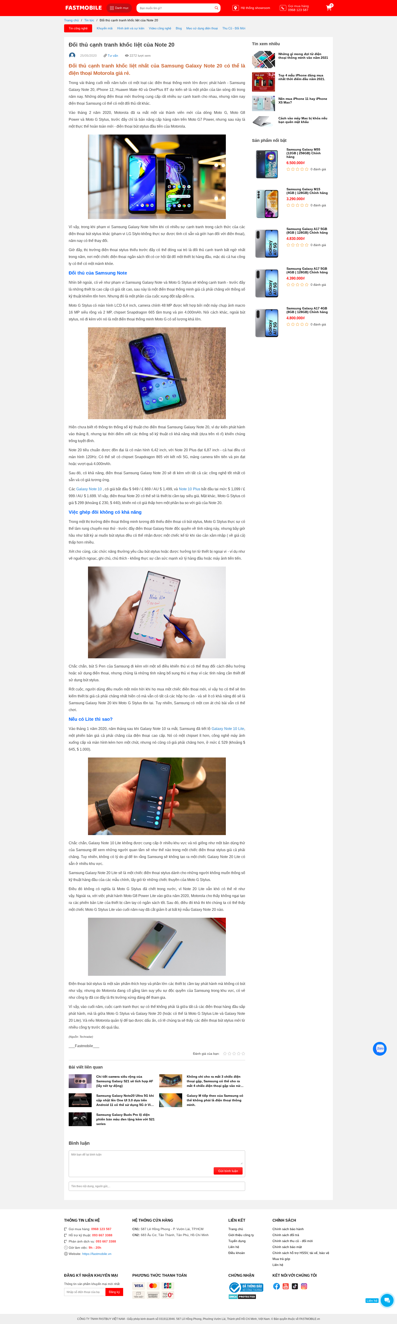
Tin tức (89, 20)
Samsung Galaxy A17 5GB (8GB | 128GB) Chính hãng (307, 230)
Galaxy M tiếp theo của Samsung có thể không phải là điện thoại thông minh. (215, 1100)
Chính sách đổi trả (285, 1235)
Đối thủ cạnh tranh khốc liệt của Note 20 (129, 20)
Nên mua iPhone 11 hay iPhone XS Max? (302, 100)
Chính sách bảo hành (288, 1229)
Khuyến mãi (105, 28)
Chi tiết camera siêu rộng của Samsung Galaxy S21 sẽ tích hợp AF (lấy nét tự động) (124, 1081)
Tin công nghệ (78, 28)
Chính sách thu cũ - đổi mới (292, 1241)
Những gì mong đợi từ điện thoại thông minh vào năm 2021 (303, 55)
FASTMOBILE (83, 8)
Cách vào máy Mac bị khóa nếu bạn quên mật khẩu (302, 120)
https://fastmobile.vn (96, 1254)
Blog (179, 28)
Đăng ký (114, 1292)
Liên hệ (233, 1247)
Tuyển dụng (237, 1241)
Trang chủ (71, 20)
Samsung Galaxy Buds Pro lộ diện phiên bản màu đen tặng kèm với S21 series (125, 1119)
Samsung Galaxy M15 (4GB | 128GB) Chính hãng (307, 191)
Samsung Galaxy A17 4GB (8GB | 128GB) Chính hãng (307, 310)
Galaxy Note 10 (89, 489)
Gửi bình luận (228, 1171)
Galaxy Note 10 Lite (228, 729)
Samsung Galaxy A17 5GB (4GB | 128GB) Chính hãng (307, 270)
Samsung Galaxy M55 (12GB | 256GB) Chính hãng (303, 153)
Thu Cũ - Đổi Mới (233, 28)
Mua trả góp (281, 1259)
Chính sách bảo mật (287, 1247)
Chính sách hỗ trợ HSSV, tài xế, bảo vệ (300, 1253)
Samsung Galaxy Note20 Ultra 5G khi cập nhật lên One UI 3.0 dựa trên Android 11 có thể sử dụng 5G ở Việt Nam (125, 1100)
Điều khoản (236, 1253)
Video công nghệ (160, 28)
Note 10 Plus (189, 489)
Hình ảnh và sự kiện (130, 28)
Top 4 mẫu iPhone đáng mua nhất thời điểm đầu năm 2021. (301, 77)
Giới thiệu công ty (241, 1235)
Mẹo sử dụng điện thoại (202, 28)
